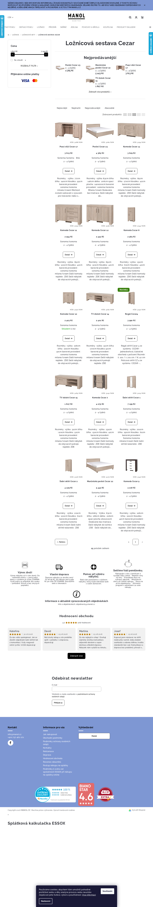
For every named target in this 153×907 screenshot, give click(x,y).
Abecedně (109, 108)
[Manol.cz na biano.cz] (86, 794)
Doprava (47, 755)
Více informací (89, 895)
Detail (67, 171)
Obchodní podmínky (52, 738)
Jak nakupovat (50, 734)
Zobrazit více (76, 656)
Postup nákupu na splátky (55, 765)
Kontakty (47, 748)
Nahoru (62, 542)
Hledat (94, 736)
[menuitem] (8, 27)
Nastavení (45, 901)
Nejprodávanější (92, 108)
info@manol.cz (15, 734)
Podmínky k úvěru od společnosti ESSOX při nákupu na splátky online (57, 772)
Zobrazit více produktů (99, 92)
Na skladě (20, 60)
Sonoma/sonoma (65, 158)
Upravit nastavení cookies (64, 810)
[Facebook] (10, 743)
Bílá (78, 158)
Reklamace (48, 751)
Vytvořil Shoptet (138, 810)
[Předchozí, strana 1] (136, 542)
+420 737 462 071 (16, 737)
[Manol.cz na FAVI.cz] (105, 794)
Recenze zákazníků (52, 762)
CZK (9, 17)
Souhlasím (107, 891)
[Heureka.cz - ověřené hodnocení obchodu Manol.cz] (55, 794)
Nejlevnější (62, 108)
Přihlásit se (58, 703)
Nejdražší (76, 108)
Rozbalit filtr (28, 66)
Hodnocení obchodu (76, 616)
